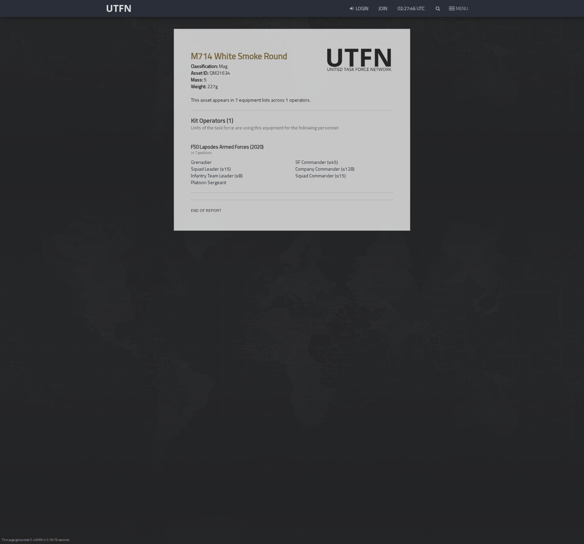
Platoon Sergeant (208, 182)
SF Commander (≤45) (316, 162)
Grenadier (201, 162)
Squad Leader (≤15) (211, 168)
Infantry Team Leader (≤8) (217, 175)
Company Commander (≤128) (325, 168)
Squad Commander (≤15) (320, 175)
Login (361, 8)
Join (383, 8)
